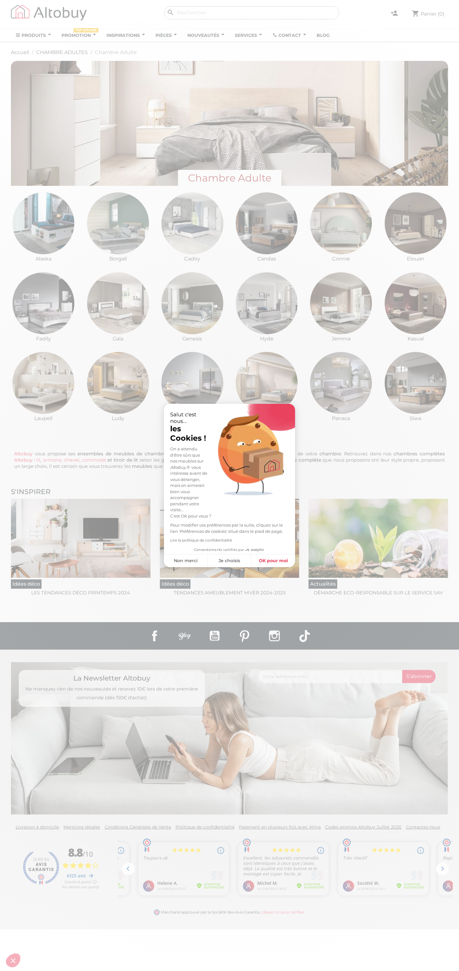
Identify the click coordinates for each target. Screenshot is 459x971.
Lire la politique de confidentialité (201, 540)
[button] (13, 960)
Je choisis (229, 560)
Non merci (186, 560)
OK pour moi (273, 560)
